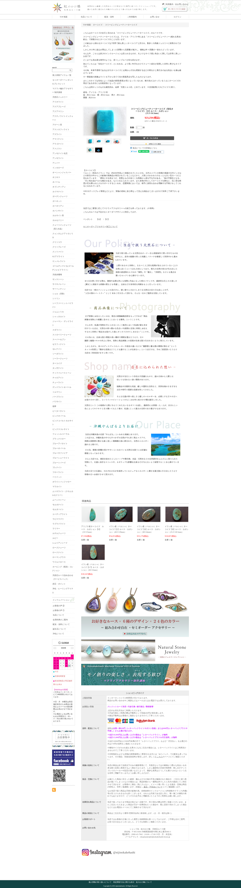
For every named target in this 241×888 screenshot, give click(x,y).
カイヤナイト (58, 192)
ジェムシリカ (58, 312)
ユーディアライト (60, 514)
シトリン (56, 298)
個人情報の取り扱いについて (100, 882)
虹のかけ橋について (144, 882)
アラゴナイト (58, 144)
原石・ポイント (59, 584)
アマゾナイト (58, 139)
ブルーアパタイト (60, 444)
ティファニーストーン (61, 373)
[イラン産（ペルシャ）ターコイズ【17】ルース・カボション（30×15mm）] (93, 552)
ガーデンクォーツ (60, 196)
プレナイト (57, 467)
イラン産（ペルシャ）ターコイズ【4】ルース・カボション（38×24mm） (149, 529)
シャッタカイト (59, 317)
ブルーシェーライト (60, 458)
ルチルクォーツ (59, 533)
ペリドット (57, 477)
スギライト (57, 330)
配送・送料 (109, 17)
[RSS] (54, 790)
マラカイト (57, 487)
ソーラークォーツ (60, 359)
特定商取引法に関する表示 (123, 882)
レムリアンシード (60, 543)
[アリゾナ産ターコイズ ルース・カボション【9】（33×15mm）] (93, 514)
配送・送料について (61, 624)
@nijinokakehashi (124, 852)
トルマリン (57, 392)
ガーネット (57, 201)
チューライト (58, 382)
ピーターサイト (59, 411)
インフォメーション (61, 600)
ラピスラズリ (58, 519)
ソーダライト (58, 354)
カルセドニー (58, 220)
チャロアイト (58, 378)
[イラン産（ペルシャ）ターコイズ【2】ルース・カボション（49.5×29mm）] (121, 514)
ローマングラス (59, 557)
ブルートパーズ (59, 463)
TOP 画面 (63, 17)
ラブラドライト (59, 524)
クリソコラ (57, 242)
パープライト (58, 397)
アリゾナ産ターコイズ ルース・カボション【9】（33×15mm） (92, 529)
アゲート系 (57, 125)
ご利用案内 (168, 4)
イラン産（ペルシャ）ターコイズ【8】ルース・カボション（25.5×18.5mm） (176, 529)
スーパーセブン (59, 339)
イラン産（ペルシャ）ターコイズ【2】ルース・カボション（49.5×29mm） (121, 529)
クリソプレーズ (59, 247)
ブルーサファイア (60, 453)
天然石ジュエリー (60, 97)
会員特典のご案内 (60, 620)
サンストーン (58, 279)
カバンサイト (58, 211)
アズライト (57, 134)
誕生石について (59, 629)
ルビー (55, 538)
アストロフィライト (60, 129)
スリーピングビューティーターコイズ (121, 25)
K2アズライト (58, 256)
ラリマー (56, 529)
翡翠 (54, 406)
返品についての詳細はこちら (145, 148)
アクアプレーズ (59, 107)
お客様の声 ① (59, 610)
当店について (86, 17)
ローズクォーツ (59, 548)
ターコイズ (97, 25)
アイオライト (58, 102)
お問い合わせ (182, 4)
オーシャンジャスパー (61, 172)
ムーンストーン (59, 500)
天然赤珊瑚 (57, 275)
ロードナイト (58, 552)
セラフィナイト (59, 344)
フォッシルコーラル (60, 434)
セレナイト (57, 349)
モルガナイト (58, 505)
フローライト (58, 472)
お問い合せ (154, 17)
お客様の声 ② (59, 606)
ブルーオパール (59, 448)
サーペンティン (59, 289)
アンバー (56, 163)
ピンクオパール (59, 416)
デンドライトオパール (61, 387)
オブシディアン (59, 187)
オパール (56, 182)
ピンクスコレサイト (60, 429)
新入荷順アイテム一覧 (61, 75)
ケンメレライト (59, 261)
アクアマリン (58, 111)
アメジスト (57, 149)
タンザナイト (58, 368)
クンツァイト (58, 252)
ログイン (177, 17)
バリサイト (57, 402)
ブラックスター (59, 439)
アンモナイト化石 (60, 153)
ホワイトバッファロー (61, 482)
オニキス (56, 177)
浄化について (58, 634)
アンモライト (58, 158)
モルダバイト (58, 509)
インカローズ (58, 168)
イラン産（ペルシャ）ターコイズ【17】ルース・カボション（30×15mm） (92, 567)
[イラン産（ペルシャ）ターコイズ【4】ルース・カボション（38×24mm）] (149, 514)
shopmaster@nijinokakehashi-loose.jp (155, 837)
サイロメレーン (59, 284)
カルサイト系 (58, 215)
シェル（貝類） (59, 294)
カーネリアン (58, 206)
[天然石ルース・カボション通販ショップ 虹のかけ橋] (68, 7)
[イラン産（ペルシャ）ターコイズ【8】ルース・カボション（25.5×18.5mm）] (177, 514)
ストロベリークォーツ (61, 335)
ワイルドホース (59, 562)
